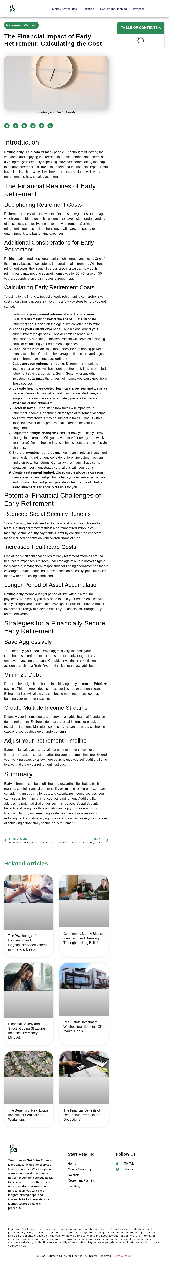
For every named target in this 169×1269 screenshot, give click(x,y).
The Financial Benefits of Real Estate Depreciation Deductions (81, 1115)
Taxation (88, 8)
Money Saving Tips (64, 8)
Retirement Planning (113, 8)
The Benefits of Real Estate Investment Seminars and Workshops (28, 1115)
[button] (7, 125)
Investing (139, 8)
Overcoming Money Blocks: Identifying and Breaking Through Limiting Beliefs (83, 938)
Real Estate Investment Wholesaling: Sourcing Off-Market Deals (83, 1026)
